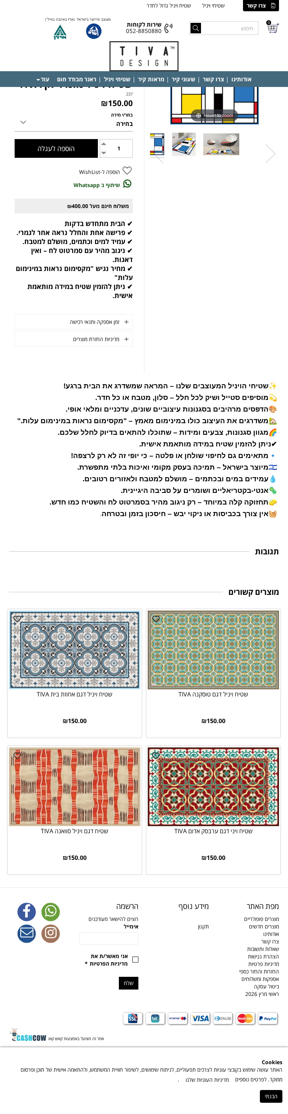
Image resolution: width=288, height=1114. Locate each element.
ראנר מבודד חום (76, 79)
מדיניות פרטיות (263, 963)
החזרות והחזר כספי (259, 971)
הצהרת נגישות (263, 956)
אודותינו (241, 79)
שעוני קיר (183, 79)
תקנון (203, 926)
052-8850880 (144, 30)
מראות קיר (151, 79)
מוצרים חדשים (264, 926)
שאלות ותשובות (263, 948)
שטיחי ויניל (213, 5)
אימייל (131, 926)
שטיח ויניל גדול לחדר (169, 5)
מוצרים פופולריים (261, 918)
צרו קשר (256, 5)
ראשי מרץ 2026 (262, 993)
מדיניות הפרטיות (109, 963)
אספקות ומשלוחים (260, 978)
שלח (129, 983)
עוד (45, 79)
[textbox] (179, 906)
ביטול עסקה (266, 986)
